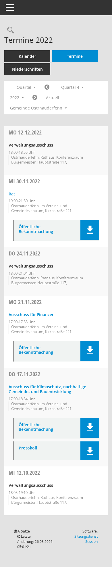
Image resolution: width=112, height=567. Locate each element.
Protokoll (28, 448)
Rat (12, 194)
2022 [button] (15, 97)
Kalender (27, 56)
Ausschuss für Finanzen (32, 314)
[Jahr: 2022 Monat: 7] (47, 87)
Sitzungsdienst (86, 539)
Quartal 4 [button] (70, 87)
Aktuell (52, 97)
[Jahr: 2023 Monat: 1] (35, 98)
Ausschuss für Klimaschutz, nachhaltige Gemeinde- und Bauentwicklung (47, 389)
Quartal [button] (24, 87)
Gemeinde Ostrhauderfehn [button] (36, 108)
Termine (75, 56)
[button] (89, 230)
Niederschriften (27, 69)
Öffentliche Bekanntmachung (36, 229)
